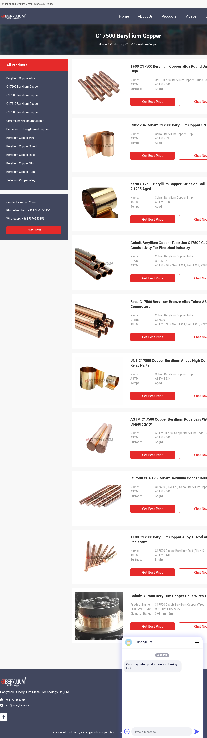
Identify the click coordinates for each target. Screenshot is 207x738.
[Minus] (196, 642)
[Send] (197, 731)
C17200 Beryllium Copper (22, 86)
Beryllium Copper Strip (20, 163)
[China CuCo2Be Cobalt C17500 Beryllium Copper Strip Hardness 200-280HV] (99, 145)
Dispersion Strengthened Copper (27, 129)
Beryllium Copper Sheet (21, 146)
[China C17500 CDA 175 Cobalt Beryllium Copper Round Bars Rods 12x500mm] (99, 498)
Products (116, 44)
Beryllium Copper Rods (21, 154)
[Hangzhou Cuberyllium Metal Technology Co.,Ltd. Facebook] (3, 717)
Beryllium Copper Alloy (20, 78)
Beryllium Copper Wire (20, 137)
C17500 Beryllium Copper (22, 112)
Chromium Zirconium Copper (25, 120)
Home (103, 44)
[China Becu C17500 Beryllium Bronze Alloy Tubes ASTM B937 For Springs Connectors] (99, 321)
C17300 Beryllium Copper (22, 95)
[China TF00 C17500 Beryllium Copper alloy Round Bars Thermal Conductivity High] (99, 86)
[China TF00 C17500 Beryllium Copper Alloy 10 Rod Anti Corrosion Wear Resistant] (99, 557)
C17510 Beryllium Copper (22, 103)
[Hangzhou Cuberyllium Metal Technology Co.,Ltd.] (13, 16)
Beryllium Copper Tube (21, 171)
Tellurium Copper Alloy (20, 180)
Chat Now (34, 230)
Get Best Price (152, 102)
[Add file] (127, 731)
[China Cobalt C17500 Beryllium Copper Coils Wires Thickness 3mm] (99, 615)
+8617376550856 (38, 210)
